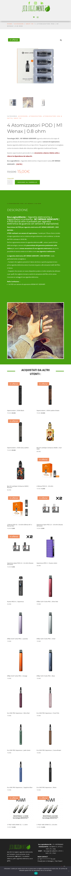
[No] (69, 871)
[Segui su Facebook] (29, 3)
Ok (36, 873)
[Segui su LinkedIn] (42, 3)
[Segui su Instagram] (35, 3)
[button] (61, 40)
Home (9, 24)
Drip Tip (29, 24)
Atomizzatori (35, 116)
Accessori (19, 24)
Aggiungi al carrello (27, 182)
